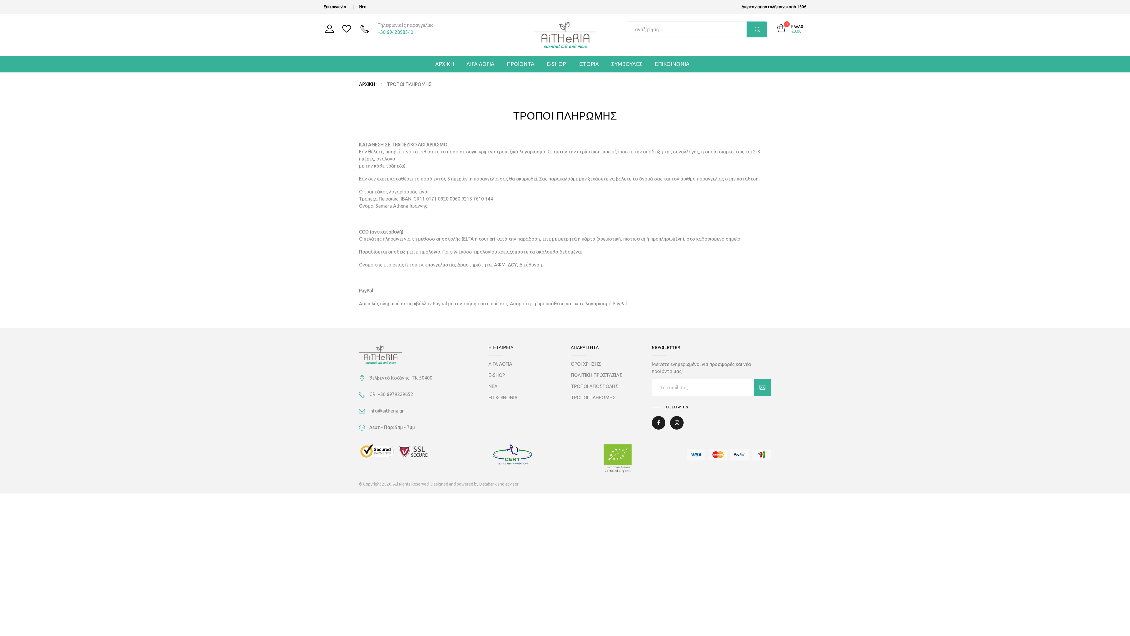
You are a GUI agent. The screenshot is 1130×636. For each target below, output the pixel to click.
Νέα (363, 6)
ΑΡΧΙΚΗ (444, 64)
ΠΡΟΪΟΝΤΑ (520, 64)
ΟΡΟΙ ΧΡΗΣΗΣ (586, 364)
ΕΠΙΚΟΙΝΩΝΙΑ (672, 64)
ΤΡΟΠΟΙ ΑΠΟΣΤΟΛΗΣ (594, 386)
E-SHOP (556, 64)
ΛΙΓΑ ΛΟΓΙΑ (480, 64)
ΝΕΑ (493, 386)
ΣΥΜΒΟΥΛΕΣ (626, 64)
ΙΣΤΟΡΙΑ (588, 64)
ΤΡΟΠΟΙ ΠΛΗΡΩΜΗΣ (593, 397)
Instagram (677, 427)
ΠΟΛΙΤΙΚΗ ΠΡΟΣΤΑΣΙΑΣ (596, 375)
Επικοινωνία (335, 6)
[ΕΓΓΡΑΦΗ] (762, 387)
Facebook (658, 427)
